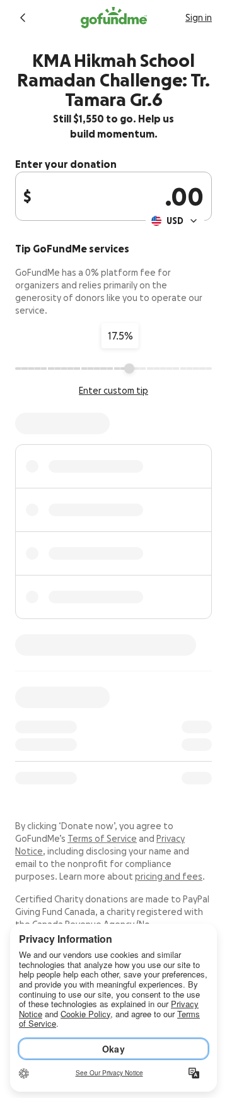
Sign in (198, 18)
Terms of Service (102, 839)
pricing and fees (168, 876)
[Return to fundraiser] (22, 17)
